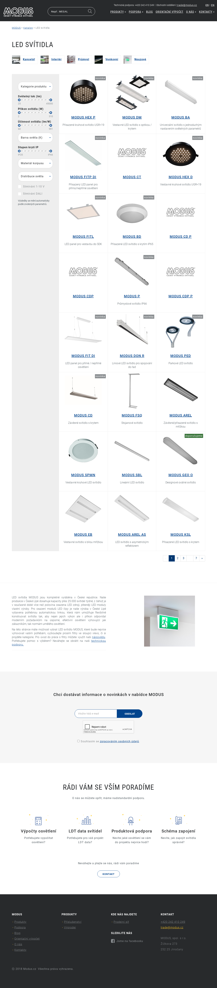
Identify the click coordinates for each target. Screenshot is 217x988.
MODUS (16, 27)
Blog (149, 11)
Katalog (28, 27)
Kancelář (29, 59)
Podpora (135, 11)
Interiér (56, 59)
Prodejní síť (121, 921)
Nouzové (140, 59)
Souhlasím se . (110, 741)
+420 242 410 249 (173, 921)
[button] (35, 87)
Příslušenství (73, 921)
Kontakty (205, 11)
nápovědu (98, 637)
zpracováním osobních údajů (119, 741)
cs (207, 5)
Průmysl (83, 59)
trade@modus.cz (187, 5)
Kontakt (109, 874)
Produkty (117, 11)
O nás (190, 11)
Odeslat (130, 713)
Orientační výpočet (169, 11)
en (212, 5)
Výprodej (70, 927)
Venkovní (111, 59)
